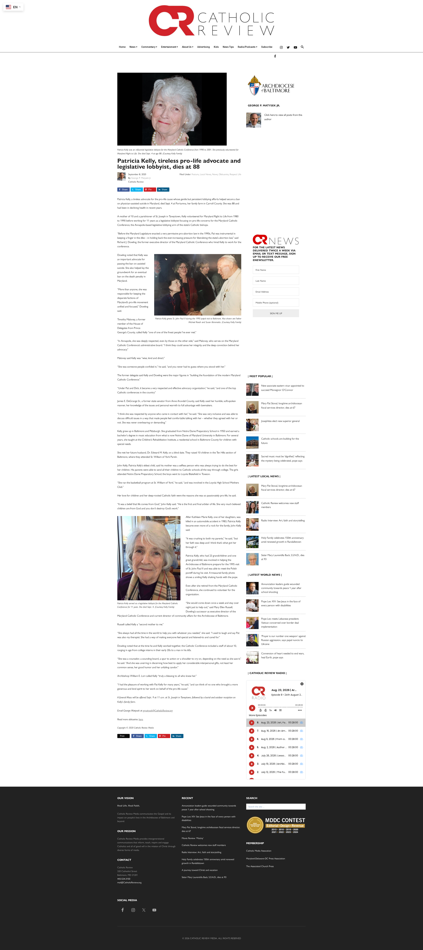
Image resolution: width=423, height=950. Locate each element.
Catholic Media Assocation (258, 850)
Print (122, 736)
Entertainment (169, 47)
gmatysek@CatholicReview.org (158, 710)
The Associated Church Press (260, 866)
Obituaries (224, 174)
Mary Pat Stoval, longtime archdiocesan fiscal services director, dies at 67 (281, 487)
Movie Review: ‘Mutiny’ (193, 838)
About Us (187, 47)
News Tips (228, 47)
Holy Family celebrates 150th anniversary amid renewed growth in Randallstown (282, 539)
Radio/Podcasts (247, 47)
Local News (205, 174)
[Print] (118, 736)
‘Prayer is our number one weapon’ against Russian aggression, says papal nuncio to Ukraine (283, 640)
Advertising (203, 47)
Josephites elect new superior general (280, 421)
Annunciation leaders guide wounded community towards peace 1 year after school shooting (281, 588)
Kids (216, 47)
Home (122, 47)
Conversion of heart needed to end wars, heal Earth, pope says (282, 655)
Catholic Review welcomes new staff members (204, 845)
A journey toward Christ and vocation (200, 870)
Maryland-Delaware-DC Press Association (265, 858)
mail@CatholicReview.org (129, 882)
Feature (195, 174)
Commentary (148, 47)
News (133, 47)
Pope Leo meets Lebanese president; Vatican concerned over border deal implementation (280, 622)
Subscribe (266, 47)
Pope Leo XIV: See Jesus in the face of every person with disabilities (280, 603)
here (141, 719)
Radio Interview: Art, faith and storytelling (283, 520)
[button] (302, 47)
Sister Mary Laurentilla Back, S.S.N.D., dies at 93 (204, 877)
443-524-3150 (123, 878)
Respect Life (235, 174)
